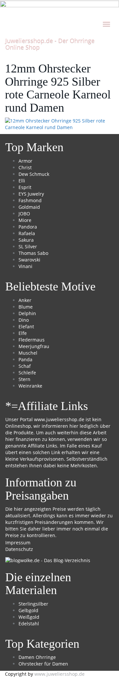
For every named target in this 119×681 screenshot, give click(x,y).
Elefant (26, 326)
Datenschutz (19, 549)
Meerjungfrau (34, 346)
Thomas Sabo (33, 253)
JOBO (24, 213)
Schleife (27, 372)
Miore (25, 220)
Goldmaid (29, 207)
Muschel (28, 353)
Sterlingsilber (33, 604)
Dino (24, 320)
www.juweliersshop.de (59, 419)
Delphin (27, 313)
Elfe (23, 333)
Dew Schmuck (34, 174)
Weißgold (29, 617)
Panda (25, 359)
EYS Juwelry (31, 194)
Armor (25, 161)
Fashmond (30, 200)
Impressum (17, 542)
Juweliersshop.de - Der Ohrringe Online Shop (50, 43)
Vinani (25, 266)
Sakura (26, 240)
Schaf (25, 366)
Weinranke (30, 386)
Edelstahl (29, 623)
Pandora (28, 227)
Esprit (25, 187)
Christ (25, 167)
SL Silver (28, 246)
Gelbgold (28, 610)
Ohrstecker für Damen (43, 664)
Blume (26, 307)
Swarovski (29, 260)
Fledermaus (32, 340)
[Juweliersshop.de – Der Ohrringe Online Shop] (59, 8)
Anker (25, 300)
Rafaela (27, 233)
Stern (24, 379)
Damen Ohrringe (37, 657)
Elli (22, 180)
